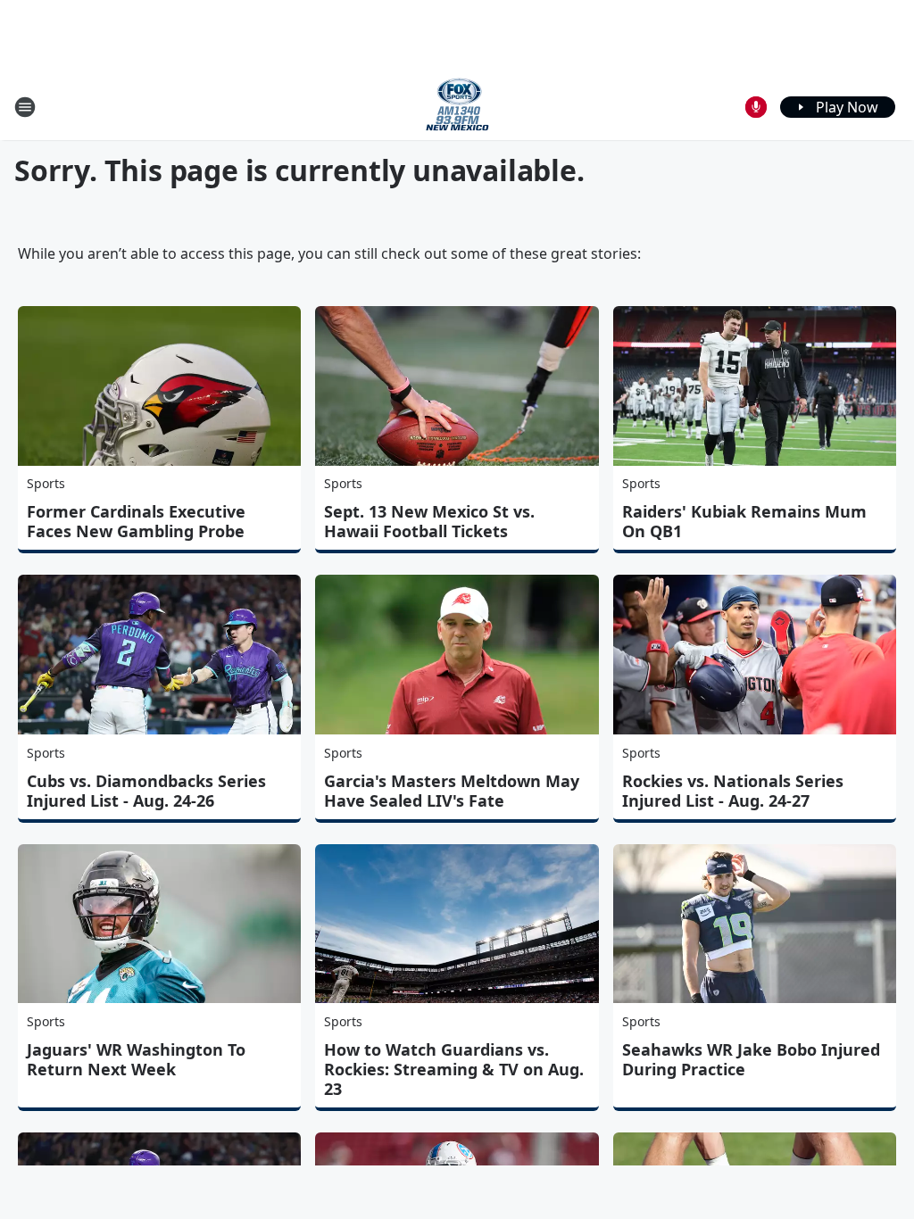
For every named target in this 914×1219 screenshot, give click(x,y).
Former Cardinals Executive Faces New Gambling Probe (136, 521)
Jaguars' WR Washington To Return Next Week (136, 1059)
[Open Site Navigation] (25, 107)
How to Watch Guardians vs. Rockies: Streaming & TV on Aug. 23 (454, 1069)
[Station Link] (457, 107)
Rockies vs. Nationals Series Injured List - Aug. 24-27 (732, 790)
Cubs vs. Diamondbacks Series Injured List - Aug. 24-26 (146, 790)
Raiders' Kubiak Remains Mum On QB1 (744, 521)
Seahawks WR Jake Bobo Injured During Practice (751, 1059)
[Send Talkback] (756, 107)
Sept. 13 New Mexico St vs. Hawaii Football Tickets (429, 521)
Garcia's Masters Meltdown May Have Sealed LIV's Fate (451, 790)
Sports (46, 483)
